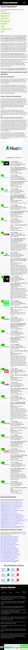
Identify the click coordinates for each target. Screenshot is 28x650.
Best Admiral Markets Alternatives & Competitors (11, 553)
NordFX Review (10, 507)
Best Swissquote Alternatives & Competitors (10, 557)
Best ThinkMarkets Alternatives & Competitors (10, 555)
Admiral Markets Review (14, 519)
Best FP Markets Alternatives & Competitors (10, 540)
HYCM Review (10, 522)
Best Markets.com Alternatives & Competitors (10, 560)
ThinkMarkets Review (13, 521)
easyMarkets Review (12, 515)
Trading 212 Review (12, 517)
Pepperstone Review (12, 510)
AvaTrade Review (11, 505)
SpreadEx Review (11, 518)
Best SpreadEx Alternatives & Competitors (9, 552)
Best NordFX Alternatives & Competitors (9, 541)
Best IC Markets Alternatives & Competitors (9, 536)
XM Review (8, 511)
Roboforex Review (11, 503)
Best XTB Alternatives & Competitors (8, 543)
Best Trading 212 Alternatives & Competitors (10, 551)
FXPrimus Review (11, 514)
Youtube (17, 592)
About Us (4, 592)
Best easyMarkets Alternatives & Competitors (10, 549)
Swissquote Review (12, 523)
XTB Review (9, 509)
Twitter (10, 592)
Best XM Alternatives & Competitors (8, 545)
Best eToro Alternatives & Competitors (8, 547)
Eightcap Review (11, 527)
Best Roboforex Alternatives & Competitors (9, 538)
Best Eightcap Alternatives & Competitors (9, 561)
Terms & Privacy (24, 592)
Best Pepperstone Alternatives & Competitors (10, 544)
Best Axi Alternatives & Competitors (8, 559)
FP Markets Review (12, 506)
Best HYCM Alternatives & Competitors (9, 556)
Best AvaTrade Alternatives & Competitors (9, 539)
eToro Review (9, 513)
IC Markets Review (12, 502)
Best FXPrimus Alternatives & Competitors (9, 548)
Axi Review (8, 525)
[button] (24, 2)
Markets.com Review (12, 526)
